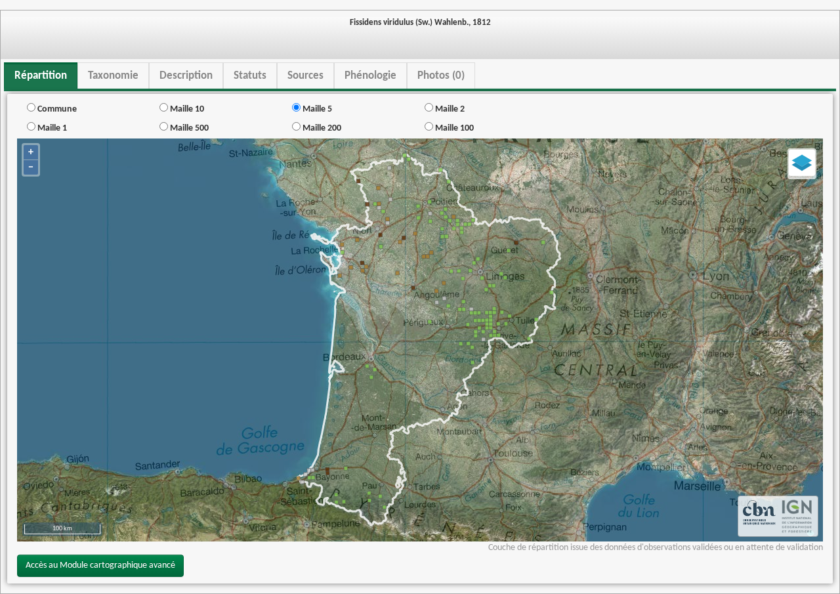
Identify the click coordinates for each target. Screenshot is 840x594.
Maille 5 (316, 109)
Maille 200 (321, 128)
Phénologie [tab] (370, 75)
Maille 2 (449, 109)
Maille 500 (188, 128)
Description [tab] (186, 75)
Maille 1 (51, 128)
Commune (56, 109)
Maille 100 (453, 128)
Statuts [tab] (250, 75)
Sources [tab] (305, 75)
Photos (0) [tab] (441, 75)
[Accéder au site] (759, 516)
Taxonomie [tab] (113, 75)
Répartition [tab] (40, 75)
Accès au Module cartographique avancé (100, 565)
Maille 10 (186, 109)
